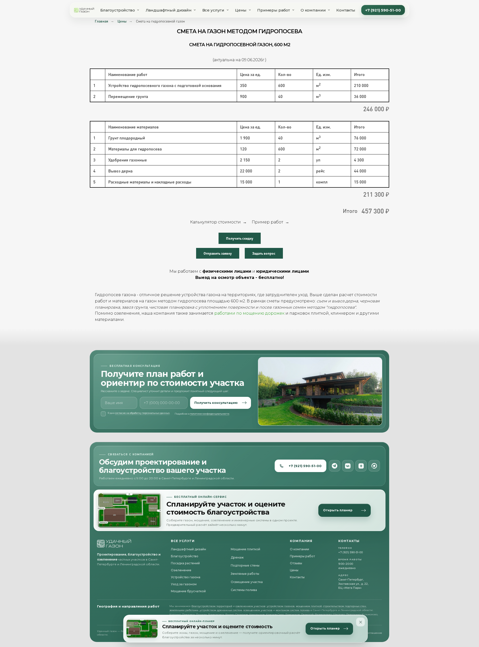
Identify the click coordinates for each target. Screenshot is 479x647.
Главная (101, 21)
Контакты (345, 10)
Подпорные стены (245, 565)
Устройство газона (185, 577)
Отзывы (296, 563)
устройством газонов (281, 606)
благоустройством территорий (211, 606)
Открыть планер (325, 629)
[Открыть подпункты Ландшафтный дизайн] (195, 10)
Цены (240, 10)
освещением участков (257, 610)
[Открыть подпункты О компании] (329, 10)
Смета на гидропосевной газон (160, 21)
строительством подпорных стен (344, 606)
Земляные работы (245, 574)
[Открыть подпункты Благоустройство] (138, 10)
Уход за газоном (184, 584)
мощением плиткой (309, 606)
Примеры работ (273, 10)
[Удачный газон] (84, 10)
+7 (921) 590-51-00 (383, 10)
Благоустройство (117, 10)
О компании (313, 10)
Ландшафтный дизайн (169, 10)
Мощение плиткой (245, 549)
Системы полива (244, 590)
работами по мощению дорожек (249, 313)
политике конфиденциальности (209, 413)
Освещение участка (247, 582)
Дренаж (237, 557)
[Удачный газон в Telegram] (334, 466)
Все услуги (213, 10)
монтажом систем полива (293, 610)
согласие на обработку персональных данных (142, 413)
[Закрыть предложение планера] (360, 622)
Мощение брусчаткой (188, 591)
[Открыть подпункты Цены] (249, 10)
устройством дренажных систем (221, 610)
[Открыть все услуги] (227, 10)
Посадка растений (185, 563)
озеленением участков (250, 606)
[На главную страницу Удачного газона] (114, 543)
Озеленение (181, 570)
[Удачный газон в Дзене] (361, 466)
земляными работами (183, 610)
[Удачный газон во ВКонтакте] (348, 466)
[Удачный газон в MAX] (374, 466)
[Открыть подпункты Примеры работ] (293, 10)
